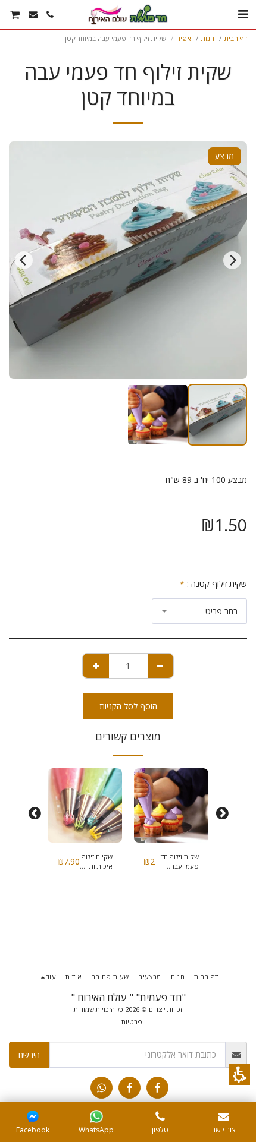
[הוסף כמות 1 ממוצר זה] (96, 666)
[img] (171, 805)
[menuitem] (50, 14)
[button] (239, 1074)
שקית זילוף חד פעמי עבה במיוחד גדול (180, 862)
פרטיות (131, 1021)
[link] (157, 1088)
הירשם (29, 1055)
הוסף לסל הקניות (128, 706)
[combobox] (199, 611)
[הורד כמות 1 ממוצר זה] (160, 666)
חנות (207, 38)
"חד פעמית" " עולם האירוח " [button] (128, 997)
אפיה (183, 38)
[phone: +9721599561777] (160, 1116)
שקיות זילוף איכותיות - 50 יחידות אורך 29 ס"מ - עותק (96, 862)
